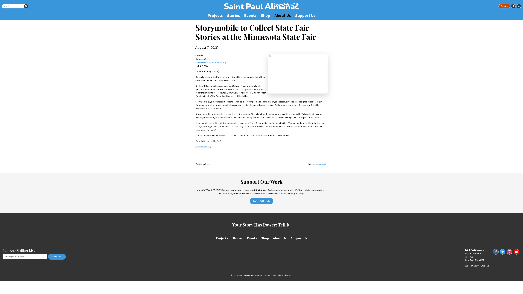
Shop (265, 16)
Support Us (305, 16)
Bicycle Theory (287, 275)
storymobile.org (203, 146)
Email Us (485, 265)
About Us (282, 16)
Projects (215, 16)
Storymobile (322, 164)
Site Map (268, 275)
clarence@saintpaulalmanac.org (210, 62)
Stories (233, 16)
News (207, 164)
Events (250, 16)
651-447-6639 (472, 265)
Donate (504, 6)
